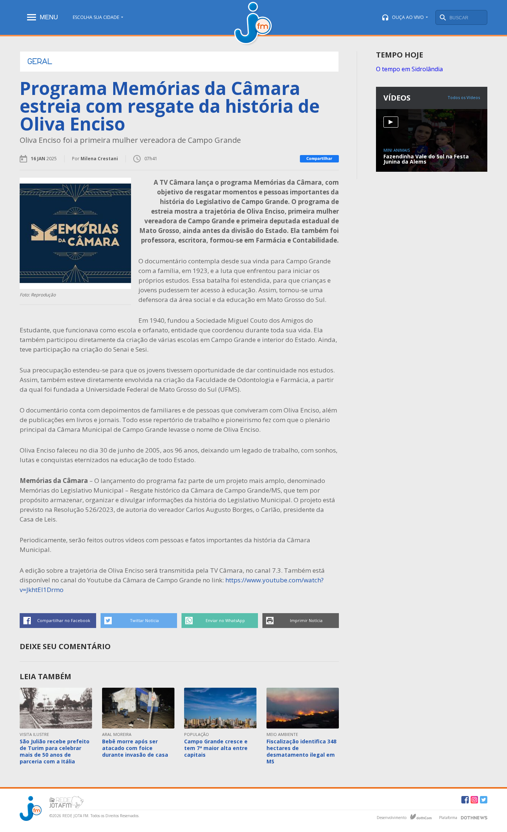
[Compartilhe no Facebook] (319, 158)
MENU (49, 17)
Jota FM (253, 24)
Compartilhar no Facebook (63, 620)
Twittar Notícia (144, 620)
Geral (39, 61)
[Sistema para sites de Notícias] (421, 817)
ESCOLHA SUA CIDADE (96, 17)
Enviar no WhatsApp (225, 620)
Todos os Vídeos (464, 97)
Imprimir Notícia (306, 620)
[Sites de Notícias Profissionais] (474, 817)
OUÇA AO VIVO (408, 17)
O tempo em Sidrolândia (409, 69)
